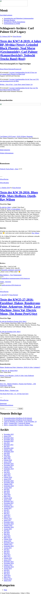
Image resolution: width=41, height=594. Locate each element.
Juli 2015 (6, 549)
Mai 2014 (7, 573)
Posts (5, 590)
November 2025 (9, 434)
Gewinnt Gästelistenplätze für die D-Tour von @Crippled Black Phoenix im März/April (18, 73)
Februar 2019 (8, 477)
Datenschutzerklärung (6, 405)
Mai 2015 (7, 553)
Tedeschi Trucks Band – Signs (9, 169)
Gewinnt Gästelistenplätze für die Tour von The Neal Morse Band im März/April (19, 88)
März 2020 (7, 458)
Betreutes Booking (9, 20)
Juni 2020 (7, 453)
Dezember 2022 (8, 441)
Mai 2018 (7, 493)
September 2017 (9, 506)
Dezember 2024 (8, 438)
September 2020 (9, 451)
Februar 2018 (8, 498)
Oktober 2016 (8, 525)
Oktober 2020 (8, 450)
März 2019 (7, 475)
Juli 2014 (6, 570)
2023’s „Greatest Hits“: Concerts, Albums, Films (18, 425)
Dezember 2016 (8, 522)
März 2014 (7, 577)
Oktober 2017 (8, 505)
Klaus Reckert (17, 36)
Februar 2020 (8, 460)
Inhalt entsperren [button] (5, 150)
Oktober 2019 (8, 467)
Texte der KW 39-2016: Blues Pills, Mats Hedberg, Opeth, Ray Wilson (19, 196)
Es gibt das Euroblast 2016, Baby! (10, 331)
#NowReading (4, 183)
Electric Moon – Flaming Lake (9, 390)
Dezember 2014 (8, 561)
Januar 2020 (7, 462)
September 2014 (9, 567)
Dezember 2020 (8, 448)
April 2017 (7, 515)
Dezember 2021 (8, 444)
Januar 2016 (7, 541)
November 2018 (9, 482)
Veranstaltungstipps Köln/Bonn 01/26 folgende (18, 418)
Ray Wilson (35, 233)
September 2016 (9, 527)
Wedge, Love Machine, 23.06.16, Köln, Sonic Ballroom (17, 375)
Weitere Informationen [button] (6, 153)
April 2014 (7, 575)
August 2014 (8, 568)
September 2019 (9, 469)
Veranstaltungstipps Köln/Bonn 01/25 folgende (18, 420)
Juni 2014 (7, 572)
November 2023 (9, 439)
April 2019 (7, 474)
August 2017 (8, 508)
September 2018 (9, 486)
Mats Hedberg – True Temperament (10, 275)
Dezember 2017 (8, 501)
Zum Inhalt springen (6, 15)
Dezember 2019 (8, 463)
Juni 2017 (7, 512)
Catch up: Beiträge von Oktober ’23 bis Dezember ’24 (20, 421)
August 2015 (8, 548)
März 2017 (7, 517)
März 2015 (7, 556)
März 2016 (7, 537)
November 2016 (9, 524)
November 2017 (9, 503)
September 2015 (9, 546)
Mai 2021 (7, 446)
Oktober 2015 (8, 544)
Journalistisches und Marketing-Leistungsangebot (18, 18)
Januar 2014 (7, 580)
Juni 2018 (7, 491)
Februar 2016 (8, 539)
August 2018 (8, 487)
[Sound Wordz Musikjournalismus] (14, 6)
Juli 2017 (6, 510)
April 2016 (7, 536)
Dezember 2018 (8, 481)
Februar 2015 (8, 558)
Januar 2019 (7, 479)
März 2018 (7, 496)
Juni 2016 (7, 532)
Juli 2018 (6, 489)
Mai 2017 (7, 513)
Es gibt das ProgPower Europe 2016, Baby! (13, 321)
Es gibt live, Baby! (5, 207)
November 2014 (9, 563)
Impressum (3, 403)
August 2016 (8, 529)
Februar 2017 (8, 518)
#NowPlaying (4, 179)
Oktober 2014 (8, 565)
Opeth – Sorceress (5, 281)
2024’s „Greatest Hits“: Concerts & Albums (17, 423)
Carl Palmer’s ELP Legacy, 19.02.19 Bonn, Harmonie (16, 136)
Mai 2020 (7, 455)
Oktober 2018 (8, 484)
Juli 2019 (6, 470)
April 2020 (7, 456)
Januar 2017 (7, 520)
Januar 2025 (7, 436)
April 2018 (7, 494)
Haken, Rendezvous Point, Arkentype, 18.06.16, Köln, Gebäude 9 (20, 367)
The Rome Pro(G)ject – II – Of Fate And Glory (14, 394)
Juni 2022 (7, 443)
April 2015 (7, 555)
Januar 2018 (7, 499)
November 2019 (9, 465)
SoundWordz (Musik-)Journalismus (14, 22)
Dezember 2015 (8, 542)
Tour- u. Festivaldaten (13, 209)
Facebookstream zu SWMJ (12, 23)
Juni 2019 (7, 472)
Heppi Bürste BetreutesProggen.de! (10, 69)
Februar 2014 (8, 579)
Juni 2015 (7, 551)
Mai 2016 (7, 534)
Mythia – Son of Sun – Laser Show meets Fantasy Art (16, 84)
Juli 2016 (6, 530)
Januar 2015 (7, 560)
